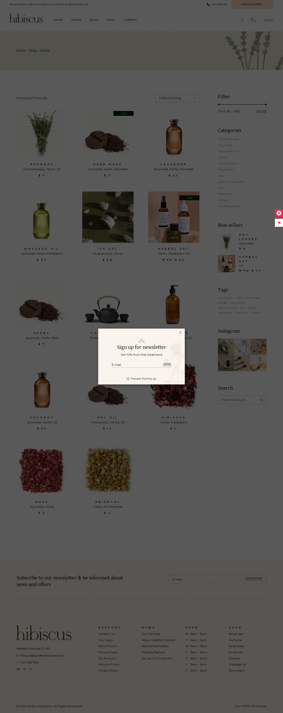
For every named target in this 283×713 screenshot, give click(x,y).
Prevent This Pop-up (143, 379)
